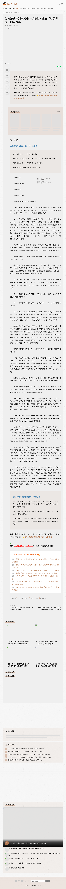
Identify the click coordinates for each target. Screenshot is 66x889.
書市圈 (16, 8)
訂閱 (48, 881)
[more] (58, 111)
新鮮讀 (5, 8)
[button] (7, 81)
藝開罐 (22, 8)
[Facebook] (7, 70)
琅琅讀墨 (50, 8)
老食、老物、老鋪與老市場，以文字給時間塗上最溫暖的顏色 (18, 665)
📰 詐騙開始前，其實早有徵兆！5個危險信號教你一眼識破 (34, 573)
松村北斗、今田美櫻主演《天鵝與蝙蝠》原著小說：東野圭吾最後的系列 (18, 644)
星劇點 (33, 8)
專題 (38, 8)
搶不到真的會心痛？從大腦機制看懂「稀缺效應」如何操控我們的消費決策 (46, 666)
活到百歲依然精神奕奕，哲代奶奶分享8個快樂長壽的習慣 (25, 751)
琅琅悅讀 (5, 12)
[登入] (59, 4)
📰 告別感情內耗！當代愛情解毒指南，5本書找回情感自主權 (35, 570)
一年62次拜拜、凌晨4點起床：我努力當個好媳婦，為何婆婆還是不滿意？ (30, 757)
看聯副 (11, 8)
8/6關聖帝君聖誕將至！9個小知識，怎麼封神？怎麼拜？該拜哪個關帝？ (30, 754)
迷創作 (27, 8)
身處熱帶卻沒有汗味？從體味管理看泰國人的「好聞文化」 (25, 760)
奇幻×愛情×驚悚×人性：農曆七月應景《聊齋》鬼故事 (46, 643)
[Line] (7, 76)
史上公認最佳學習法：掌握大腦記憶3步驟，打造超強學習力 (26, 749)
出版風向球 (16, 12)
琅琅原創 (43, 8)
